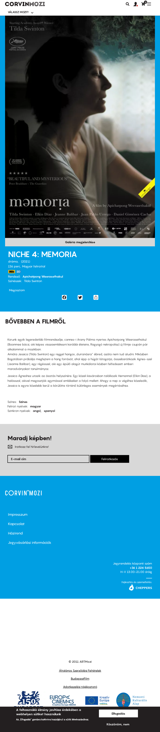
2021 (25, 261)
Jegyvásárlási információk (29, 543)
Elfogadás (118, 713)
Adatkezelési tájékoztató (80, 686)
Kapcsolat (16, 524)
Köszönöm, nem (118, 724)
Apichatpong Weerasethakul (42, 276)
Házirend (15, 533)
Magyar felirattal (33, 266)
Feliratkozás (109, 459)
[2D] (19, 271)
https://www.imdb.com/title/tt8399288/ (11, 271)
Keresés (128, 4)
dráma (13, 261)
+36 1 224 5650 (141, 567)
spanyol (49, 410)
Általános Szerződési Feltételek (80, 670)
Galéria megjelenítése (80, 242)
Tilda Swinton (33, 281)
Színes (23, 401)
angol (37, 410)
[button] (137, 4)
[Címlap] (25, 4)
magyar (35, 406)
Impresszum (18, 514)
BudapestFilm (80, 678)
